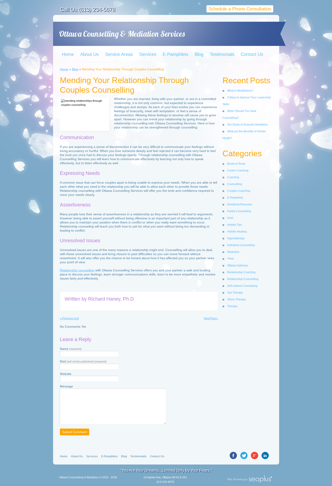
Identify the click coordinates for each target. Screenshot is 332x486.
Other (230, 258)
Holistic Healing (237, 231)
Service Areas (119, 54)
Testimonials (222, 54)
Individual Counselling (241, 245)
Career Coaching (237, 170)
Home (68, 54)
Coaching (233, 177)
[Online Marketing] (249, 481)
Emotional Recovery (239, 204)
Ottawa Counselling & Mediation (79, 477)
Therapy (232, 306)
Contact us (157, 456)
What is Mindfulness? (240, 90)
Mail (83, 361)
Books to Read (236, 163)
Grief (230, 218)
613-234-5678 (165, 482)
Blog (199, 54)
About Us (89, 54)
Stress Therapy (236, 299)
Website (65, 374)
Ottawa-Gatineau (237, 265)
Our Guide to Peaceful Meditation (247, 124)
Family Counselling (239, 211)
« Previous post (69, 318)
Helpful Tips (234, 224)
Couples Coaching (238, 190)
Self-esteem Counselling (242, 285)
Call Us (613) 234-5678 (87, 9)
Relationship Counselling (242, 279)
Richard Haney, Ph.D (111, 299)
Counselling (234, 184)
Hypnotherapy (236, 238)
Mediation (233, 252)
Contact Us (252, 54)
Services (147, 54)
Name (71, 349)
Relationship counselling (77, 270)
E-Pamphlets (175, 54)
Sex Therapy (235, 292)
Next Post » (211, 318)
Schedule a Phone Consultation (239, 8)
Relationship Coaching (241, 272)
